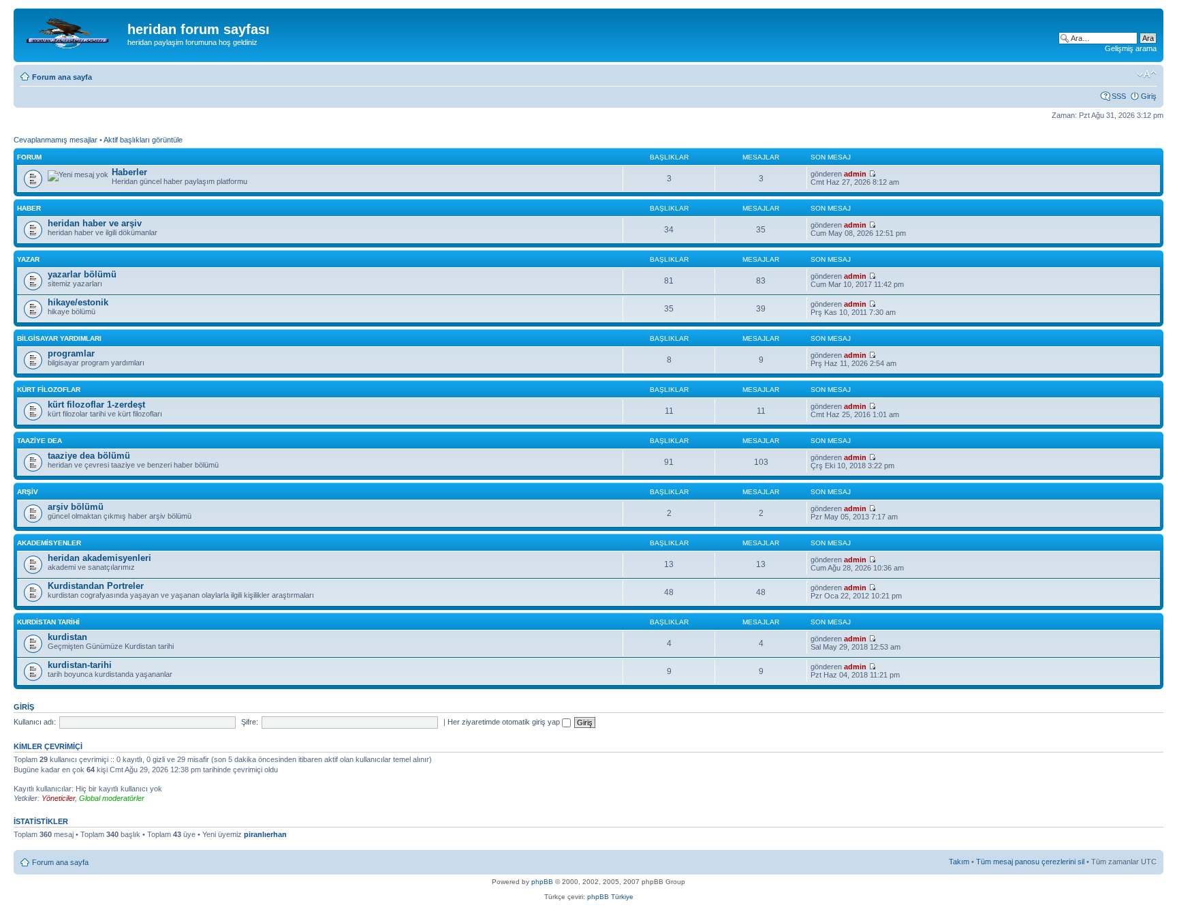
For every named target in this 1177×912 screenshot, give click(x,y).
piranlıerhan (265, 834)
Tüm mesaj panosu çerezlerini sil (1030, 861)
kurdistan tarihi (48, 622)
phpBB (542, 881)
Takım (959, 861)
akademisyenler (49, 543)
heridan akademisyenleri (99, 558)
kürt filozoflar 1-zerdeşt (96, 404)
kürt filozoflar (48, 389)
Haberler (129, 172)
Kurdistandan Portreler (96, 586)
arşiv (27, 492)
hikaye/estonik (78, 302)
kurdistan (67, 637)
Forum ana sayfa (62, 77)
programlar (71, 353)
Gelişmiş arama (1131, 48)
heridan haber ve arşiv (95, 223)
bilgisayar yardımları (59, 338)
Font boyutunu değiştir (1147, 74)
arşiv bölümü (76, 507)
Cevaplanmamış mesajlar (55, 140)
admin (855, 174)
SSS (1119, 96)
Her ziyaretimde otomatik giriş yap (505, 722)
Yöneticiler (58, 798)
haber (29, 208)
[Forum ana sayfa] (72, 33)
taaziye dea (39, 440)
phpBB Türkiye (610, 896)
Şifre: (249, 722)
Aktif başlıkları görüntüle (143, 140)
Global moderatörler (111, 798)
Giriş (1149, 96)
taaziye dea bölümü (89, 456)
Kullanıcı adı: (35, 722)
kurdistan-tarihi (80, 665)
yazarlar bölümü (82, 274)
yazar (28, 259)
